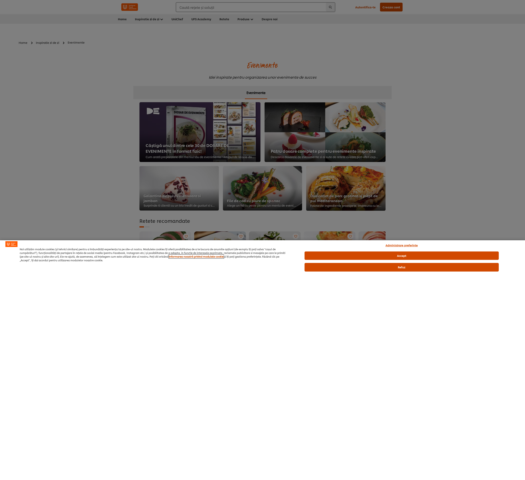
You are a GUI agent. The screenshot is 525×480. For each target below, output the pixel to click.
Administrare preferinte (402, 245)
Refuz (401, 267)
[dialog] (262, 360)
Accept (401, 255)
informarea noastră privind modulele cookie (196, 256)
